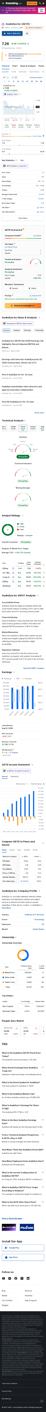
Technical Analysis (12, 420)
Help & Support (31, 1300)
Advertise (28, 1296)
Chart (14, 66)
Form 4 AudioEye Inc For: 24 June (17, 374)
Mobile (4, 1296)
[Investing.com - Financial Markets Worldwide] (14, 3)
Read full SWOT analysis (33, 668)
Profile (13, 72)
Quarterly (14, 776)
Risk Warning (6, 1399)
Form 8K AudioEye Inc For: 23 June (18, 402)
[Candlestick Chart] (4, 77)
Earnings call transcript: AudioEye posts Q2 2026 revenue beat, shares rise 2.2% (22, 361)
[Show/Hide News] (16, 77)
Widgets (5, 1305)
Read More (6, 908)
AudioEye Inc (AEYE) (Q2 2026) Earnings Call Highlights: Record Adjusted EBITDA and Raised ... (22, 344)
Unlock (25, 881)
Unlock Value (37, 136)
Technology (39, 919)
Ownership (22, 72)
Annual (5, 776)
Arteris (25, 1028)
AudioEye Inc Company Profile (19, 891)
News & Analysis (28, 66)
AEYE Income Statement (16, 764)
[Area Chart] (7, 77)
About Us (28, 1291)
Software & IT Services (34, 915)
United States (38, 929)
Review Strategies (15, 58)
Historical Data (34, 72)
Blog (3, 1291)
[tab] (13, 428)
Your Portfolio (7, 1300)
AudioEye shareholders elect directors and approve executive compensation (22, 388)
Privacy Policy (7, 1391)
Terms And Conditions (9, 1383)
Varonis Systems (9, 1028)
